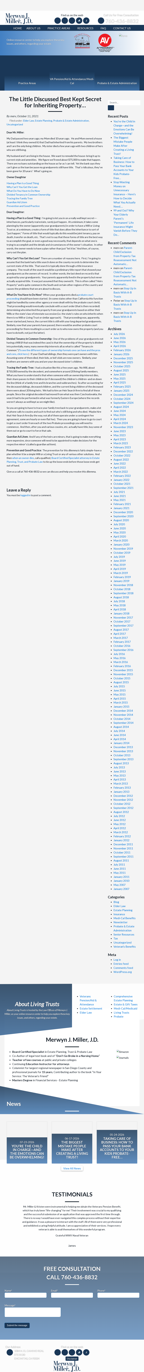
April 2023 (119, 439)
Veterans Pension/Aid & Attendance (88, 1000)
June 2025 (119, 374)
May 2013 (119, 775)
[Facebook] (57, 20)
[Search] (111, 107)
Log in (117, 959)
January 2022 (121, 479)
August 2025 (121, 370)
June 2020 (119, 528)
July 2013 (119, 767)
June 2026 (119, 338)
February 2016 (122, 666)
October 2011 (121, 852)
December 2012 (123, 795)
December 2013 (123, 747)
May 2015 (119, 694)
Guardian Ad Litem (17, 202)
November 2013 (123, 751)
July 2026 (119, 334)
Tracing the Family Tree (20, 198)
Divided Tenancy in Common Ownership (28, 194)
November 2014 (123, 714)
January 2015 (121, 706)
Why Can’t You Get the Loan (22, 187)
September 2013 (123, 759)
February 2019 (122, 577)
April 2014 (119, 739)
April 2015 (119, 698)
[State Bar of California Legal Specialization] (82, 40)
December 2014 (123, 710)
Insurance (119, 914)
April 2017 (119, 633)
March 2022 (120, 471)
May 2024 (119, 415)
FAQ (103, 28)
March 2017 (120, 637)
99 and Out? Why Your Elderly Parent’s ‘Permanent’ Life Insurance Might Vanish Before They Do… (125, 222)
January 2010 (121, 880)
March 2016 (120, 662)
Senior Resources (123, 934)
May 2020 (119, 532)
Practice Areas (59, 28)
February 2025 (122, 386)
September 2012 (123, 807)
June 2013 (119, 771)
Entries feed (121, 963)
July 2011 (119, 864)
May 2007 (119, 884)
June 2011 (119, 868)
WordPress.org (122, 971)
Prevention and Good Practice (23, 205)
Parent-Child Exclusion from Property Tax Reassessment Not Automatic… (125, 256)
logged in (25, 495)
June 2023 (119, 431)
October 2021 (121, 483)
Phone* (101, 1280)
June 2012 (119, 820)
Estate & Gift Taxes (126, 1004)
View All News (72, 1168)
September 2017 (123, 625)
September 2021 (123, 487)
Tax (115, 938)
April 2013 (119, 779)
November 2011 (123, 848)
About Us (33, 28)
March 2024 (120, 423)
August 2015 (121, 682)
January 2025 (121, 390)
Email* (54, 1280)
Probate (118, 1016)
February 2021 (122, 504)
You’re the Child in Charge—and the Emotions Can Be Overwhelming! (27, 1151)
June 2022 (119, 463)
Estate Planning (43, 120)
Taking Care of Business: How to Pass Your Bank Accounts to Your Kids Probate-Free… (117, 1148)
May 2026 (119, 342)
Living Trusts (121, 1012)
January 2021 (121, 508)
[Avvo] (79, 20)
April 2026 (119, 346)
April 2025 (119, 382)
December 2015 (123, 670)
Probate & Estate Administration (71, 120)
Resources (85, 28)
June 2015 (119, 690)
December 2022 (123, 451)
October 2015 (121, 678)
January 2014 (121, 743)
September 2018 (123, 593)
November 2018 (123, 585)
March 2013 (120, 783)
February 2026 (122, 350)
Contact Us (122, 28)
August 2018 (121, 597)
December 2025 (123, 358)
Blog (116, 902)
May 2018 (119, 605)
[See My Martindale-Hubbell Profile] (105, 42)
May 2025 (119, 378)
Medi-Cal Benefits (124, 918)
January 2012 (121, 840)
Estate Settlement (91, 1008)
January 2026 (121, 354)
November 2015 (123, 674)
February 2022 (122, 475)
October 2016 (121, 645)
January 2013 (121, 791)
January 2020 (121, 544)
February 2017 (122, 641)
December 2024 (123, 394)
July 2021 (119, 491)
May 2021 (119, 500)
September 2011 (123, 856)
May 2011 (119, 872)
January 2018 (121, 613)
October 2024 (121, 398)
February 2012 (122, 836)
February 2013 (122, 787)
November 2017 (123, 617)
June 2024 (119, 410)
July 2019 (119, 556)
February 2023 (122, 447)
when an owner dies (23, 457)
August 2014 (121, 726)
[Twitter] (65, 20)
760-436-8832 (122, 21)
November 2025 (123, 362)
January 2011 (121, 876)
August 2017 (121, 629)
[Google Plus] (72, 20)
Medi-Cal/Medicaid (125, 1008)
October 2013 (121, 755)
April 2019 (119, 568)
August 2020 (121, 520)
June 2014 (119, 735)
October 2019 (121, 552)
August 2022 (121, 459)
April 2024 (119, 419)
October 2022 (121, 455)
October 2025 (121, 366)
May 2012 (119, 824)
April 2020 (119, 536)
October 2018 (121, 589)
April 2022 (119, 467)
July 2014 (119, 730)
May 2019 (119, 564)
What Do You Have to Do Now (23, 190)
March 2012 (120, 832)
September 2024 (123, 402)
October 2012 (121, 803)
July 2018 (119, 601)
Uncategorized (15, 124)
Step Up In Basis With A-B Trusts (124, 292)
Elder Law (28, 120)
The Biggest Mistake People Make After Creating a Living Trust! (123, 145)
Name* (8, 1280)
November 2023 (123, 427)
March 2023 (120, 443)
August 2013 (121, 763)
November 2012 (123, 799)
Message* (9, 1295)
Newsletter (120, 922)
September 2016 (123, 649)
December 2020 (123, 512)
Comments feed (123, 967)
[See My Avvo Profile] (123, 35)
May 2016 (119, 658)
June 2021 (119, 496)
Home (17, 28)
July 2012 (119, 816)
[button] (14, 1214)
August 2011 (121, 860)
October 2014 (121, 718)
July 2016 (119, 654)
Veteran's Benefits (124, 946)
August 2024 (121, 406)
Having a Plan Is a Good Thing (23, 183)
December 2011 (123, 844)
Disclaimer (72, 1348)
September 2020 (123, 516)
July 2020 (119, 524)
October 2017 (121, 621)
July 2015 (119, 686)
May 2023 (119, 435)
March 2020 (120, 540)
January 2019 (121, 581)
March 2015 (120, 702)
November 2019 (123, 548)
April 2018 (119, 609)
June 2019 (119, 560)
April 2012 (119, 828)
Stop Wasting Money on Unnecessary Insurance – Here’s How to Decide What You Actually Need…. (124, 194)
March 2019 (120, 573)
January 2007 (121, 888)
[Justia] (86, 20)
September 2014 (123, 722)
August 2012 (121, 812)
